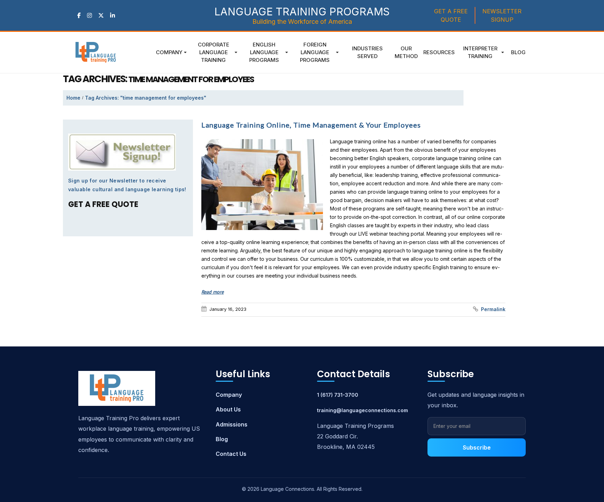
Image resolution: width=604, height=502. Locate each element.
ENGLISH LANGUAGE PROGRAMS (264, 52)
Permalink (493, 309)
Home (73, 98)
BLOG (518, 52)
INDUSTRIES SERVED (367, 52)
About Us (228, 409)
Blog (222, 439)
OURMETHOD (406, 52)
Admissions (231, 424)
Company (169, 52)
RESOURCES (439, 52)
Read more (212, 292)
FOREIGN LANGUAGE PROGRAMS (315, 52)
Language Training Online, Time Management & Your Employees (311, 125)
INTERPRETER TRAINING (480, 52)
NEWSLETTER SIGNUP (502, 15)
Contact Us (231, 453)
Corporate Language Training (213, 52)
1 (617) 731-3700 (337, 395)
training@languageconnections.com (362, 410)
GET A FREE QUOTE (451, 15)
